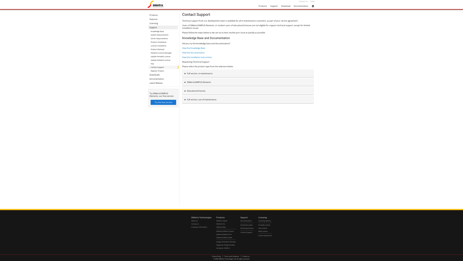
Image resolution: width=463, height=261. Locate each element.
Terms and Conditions (231, 256)
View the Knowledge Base (193, 48)
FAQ (152, 64)
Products (263, 6)
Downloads (155, 74)
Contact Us (303, 1)
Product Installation (159, 42)
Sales (312, 1)
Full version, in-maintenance (200, 73)
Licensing (154, 23)
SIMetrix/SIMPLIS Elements (199, 82)
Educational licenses (196, 91)
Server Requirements (159, 38)
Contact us (246, 256)
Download (285, 6)
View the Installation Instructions (197, 57)
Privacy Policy (216, 256)
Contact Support (157, 67)
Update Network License (160, 60)
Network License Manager (161, 53)
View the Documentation (193, 52)
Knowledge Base (157, 31)
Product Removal (157, 49)
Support (274, 6)
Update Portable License (160, 56)
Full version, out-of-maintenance (201, 99)
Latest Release (156, 83)
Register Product (157, 71)
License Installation (158, 46)
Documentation (301, 6)
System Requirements (159, 35)
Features (153, 19)
